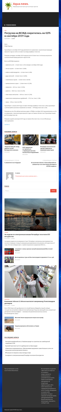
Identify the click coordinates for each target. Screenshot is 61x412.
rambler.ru (7, 124)
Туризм (6, 232)
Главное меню (11, 25)
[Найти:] (30, 190)
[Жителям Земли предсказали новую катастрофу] (9, 322)
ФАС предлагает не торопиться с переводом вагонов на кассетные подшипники (30, 150)
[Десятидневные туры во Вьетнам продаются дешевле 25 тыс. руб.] (9, 262)
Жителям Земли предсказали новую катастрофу (29, 317)
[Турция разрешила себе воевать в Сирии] (9, 331)
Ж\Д (5, 30)
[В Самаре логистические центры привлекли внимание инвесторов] (48, 145)
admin (13, 38)
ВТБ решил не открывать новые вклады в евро (18, 352)
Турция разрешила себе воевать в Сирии (27, 326)
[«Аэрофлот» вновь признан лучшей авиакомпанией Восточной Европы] (9, 254)
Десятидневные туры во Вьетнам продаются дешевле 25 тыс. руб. (34, 257)
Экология (6, 299)
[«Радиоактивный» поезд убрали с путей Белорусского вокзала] (12, 145)
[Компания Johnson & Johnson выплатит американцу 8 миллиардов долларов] (30, 298)
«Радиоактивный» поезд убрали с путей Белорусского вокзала (11, 148)
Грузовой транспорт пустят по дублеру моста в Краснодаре (21, 346)
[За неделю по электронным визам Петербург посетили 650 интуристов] (30, 231)
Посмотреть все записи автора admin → (26, 176)
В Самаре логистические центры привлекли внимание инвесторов (47, 148)
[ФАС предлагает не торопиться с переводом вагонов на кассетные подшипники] (30, 145)
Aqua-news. (21, 4)
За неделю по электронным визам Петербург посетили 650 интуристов (24, 355)
